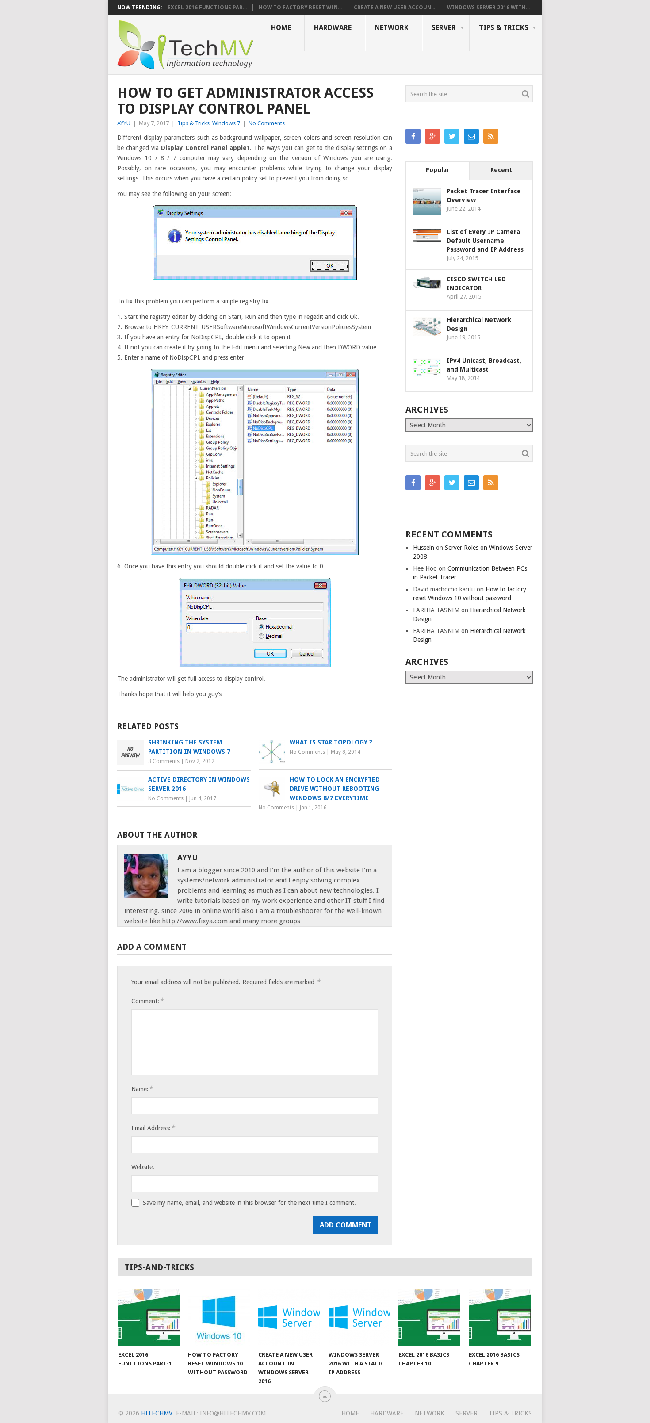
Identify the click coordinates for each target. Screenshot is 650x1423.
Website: (142, 1166)
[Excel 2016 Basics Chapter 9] (500, 1317)
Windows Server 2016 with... (488, 7)
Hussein (423, 547)
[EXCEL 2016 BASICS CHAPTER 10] (429, 1317)
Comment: (147, 1001)
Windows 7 (226, 123)
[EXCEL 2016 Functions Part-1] (149, 1317)
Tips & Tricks (503, 27)
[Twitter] (451, 136)
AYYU (123, 123)
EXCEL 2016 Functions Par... (207, 7)
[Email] (471, 136)
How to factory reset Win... (300, 7)
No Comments (267, 123)
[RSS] (490, 136)
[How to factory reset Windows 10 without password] (219, 1317)
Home (281, 27)
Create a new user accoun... (394, 7)
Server (444, 27)
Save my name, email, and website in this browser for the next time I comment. (249, 1202)
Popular (437, 169)
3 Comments (164, 761)
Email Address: (153, 1128)
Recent (501, 169)
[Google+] (432, 136)
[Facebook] (413, 136)
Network (392, 27)
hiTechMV (156, 1413)
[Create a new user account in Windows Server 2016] (289, 1317)
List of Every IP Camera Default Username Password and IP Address (485, 240)
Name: (142, 1089)
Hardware (333, 27)
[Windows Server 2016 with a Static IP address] (359, 1317)
